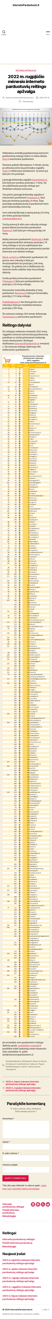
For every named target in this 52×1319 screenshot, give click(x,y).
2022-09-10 (44, 97)
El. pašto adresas (10, 1153)
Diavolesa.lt (21, 293)
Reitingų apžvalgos (26, 70)
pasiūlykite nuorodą (28, 1045)
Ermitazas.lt (33, 197)
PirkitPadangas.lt (11, 302)
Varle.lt (6, 171)
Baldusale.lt (37, 239)
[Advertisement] (26, 37)
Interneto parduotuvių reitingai (13, 1205)
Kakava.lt (7, 230)
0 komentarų (27, 101)
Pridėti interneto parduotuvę (10, 1211)
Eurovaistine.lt (39, 179)
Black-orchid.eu (10, 257)
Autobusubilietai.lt (12, 218)
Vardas (6, 1142)
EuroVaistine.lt (23, 1064)
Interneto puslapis (10, 1165)
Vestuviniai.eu (9, 317)
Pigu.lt (5, 159)
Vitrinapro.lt (8, 281)
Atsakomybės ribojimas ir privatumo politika (20, 1314)
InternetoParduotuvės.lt (26, 5)
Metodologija (9, 1216)
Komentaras (8, 1119)
